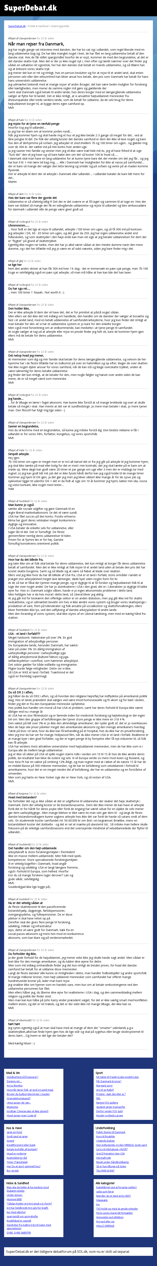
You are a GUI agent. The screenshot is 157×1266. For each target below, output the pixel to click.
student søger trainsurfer (110, 1107)
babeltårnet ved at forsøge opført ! (116, 1187)
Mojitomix (12, 1107)
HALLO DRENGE (105, 1226)
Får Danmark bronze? (108, 1081)
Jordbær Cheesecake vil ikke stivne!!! (27, 1111)
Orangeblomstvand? (18, 1098)
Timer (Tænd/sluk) (17, 1162)
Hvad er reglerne (16, 1153)
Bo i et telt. (13, 1170)
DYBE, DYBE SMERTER (19, 1232)
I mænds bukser (105, 1140)
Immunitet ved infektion (109, 1217)
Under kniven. (15, 1195)
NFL (98, 1098)
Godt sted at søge (17, 1136)
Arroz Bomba (14, 1085)
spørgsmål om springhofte (22, 1216)
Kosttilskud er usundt (19, 1220)
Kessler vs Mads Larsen (109, 1115)
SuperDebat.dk (17, 26)
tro (98, 1204)
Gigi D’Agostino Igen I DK (110, 1153)
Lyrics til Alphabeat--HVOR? (112, 1149)
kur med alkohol (16, 1212)
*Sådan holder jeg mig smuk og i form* (29, 1203)
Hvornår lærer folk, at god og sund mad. (30, 1090)
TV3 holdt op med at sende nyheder (117, 1208)
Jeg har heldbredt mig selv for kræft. (27, 1208)
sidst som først (105, 1191)
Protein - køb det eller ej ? (111, 1094)
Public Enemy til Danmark (110, 1132)
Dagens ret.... (14, 1081)
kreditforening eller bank (21, 1145)
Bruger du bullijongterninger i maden (28, 1094)
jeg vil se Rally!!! (105, 1090)
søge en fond (14, 1132)
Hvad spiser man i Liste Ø (21, 1115)
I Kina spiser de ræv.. (19, 1102)
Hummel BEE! (14, 1199)
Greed (10, 1140)
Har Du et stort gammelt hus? (23, 1166)
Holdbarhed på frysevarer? (22, 1077)
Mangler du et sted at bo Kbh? (113, 1196)
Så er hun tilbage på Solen (111, 1166)
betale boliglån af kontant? (22, 1149)
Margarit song (104, 1085)
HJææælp (102, 1200)
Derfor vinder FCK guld (109, 1111)
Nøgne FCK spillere (107, 1102)
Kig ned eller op (105, 1221)
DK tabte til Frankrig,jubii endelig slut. (117, 1077)
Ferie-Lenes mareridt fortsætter (114, 1213)
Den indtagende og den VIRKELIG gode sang (121, 1145)
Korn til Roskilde (105, 1136)
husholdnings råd (17, 1158)
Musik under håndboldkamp (112, 1162)
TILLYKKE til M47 (105, 1170)
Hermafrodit (103, 1158)
